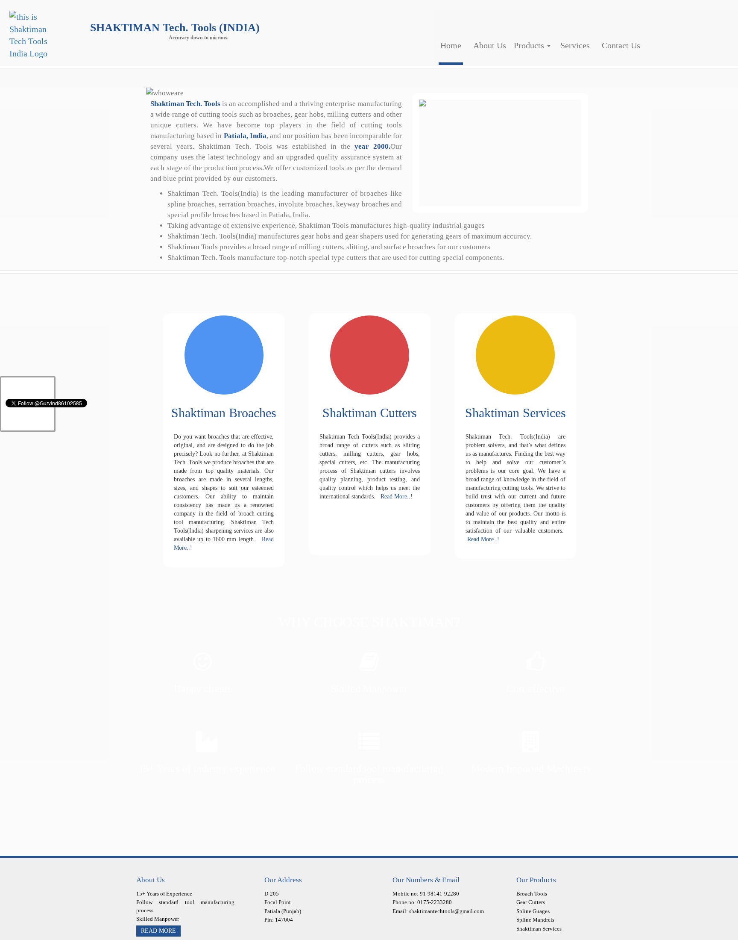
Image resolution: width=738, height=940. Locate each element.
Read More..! (394, 496)
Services (558, 45)
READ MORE (158, 931)
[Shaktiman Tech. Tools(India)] (31, 34)
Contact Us (597, 45)
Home (446, 45)
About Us (479, 45)
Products (517, 45)
